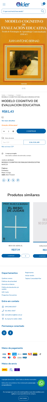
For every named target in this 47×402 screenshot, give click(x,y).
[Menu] (4, 4)
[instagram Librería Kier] (4, 332)
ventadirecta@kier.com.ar (13, 315)
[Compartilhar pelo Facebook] (8, 181)
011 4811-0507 (10, 311)
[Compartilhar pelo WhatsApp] (3, 180)
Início (3, 95)
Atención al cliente (8, 284)
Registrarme (29, 272)
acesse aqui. (32, 383)
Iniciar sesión (29, 275)
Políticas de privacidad (9, 281)
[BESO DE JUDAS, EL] (25, 256)
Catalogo (11, 95)
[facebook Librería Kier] (10, 332)
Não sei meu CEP (8, 146)
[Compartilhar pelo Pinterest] (18, 181)
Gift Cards (5, 292)
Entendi (23, 398)
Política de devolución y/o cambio (10, 288)
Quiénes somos (7, 278)
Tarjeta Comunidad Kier (33, 278)
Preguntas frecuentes (9, 295)
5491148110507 (10, 307)
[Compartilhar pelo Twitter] (13, 181)
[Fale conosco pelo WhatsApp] (41, 383)
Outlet (18, 95)
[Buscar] (42, 11)
